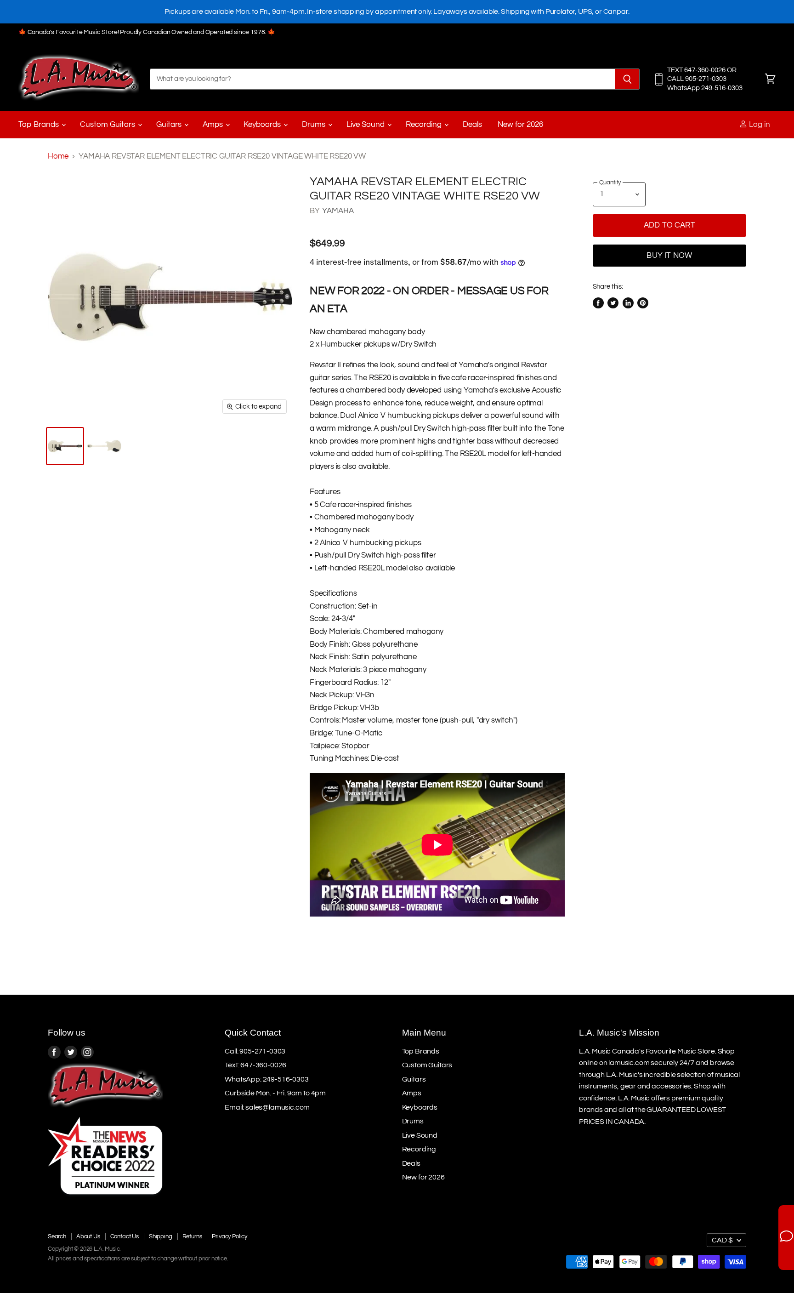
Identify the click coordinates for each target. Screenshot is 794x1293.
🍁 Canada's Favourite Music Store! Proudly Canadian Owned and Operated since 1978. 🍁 (146, 32)
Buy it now (669, 255)
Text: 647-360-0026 (255, 1065)
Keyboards (263, 124)
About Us (88, 1236)
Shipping (160, 1236)
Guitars (169, 124)
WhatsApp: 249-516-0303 (266, 1079)
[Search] (627, 79)
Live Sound (366, 124)
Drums (314, 124)
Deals (472, 124)
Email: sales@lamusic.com (267, 1107)
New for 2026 (520, 124)
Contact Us (124, 1236)
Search (57, 1236)
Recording (424, 124)
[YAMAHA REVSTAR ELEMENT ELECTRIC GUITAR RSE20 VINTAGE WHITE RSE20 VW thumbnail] (65, 446)
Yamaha (338, 211)
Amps (214, 124)
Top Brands (39, 124)
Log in (758, 124)
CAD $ (722, 1240)
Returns (192, 1236)
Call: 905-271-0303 (255, 1051)
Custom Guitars (108, 124)
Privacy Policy (229, 1236)
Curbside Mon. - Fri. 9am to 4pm (275, 1093)
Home (58, 156)
